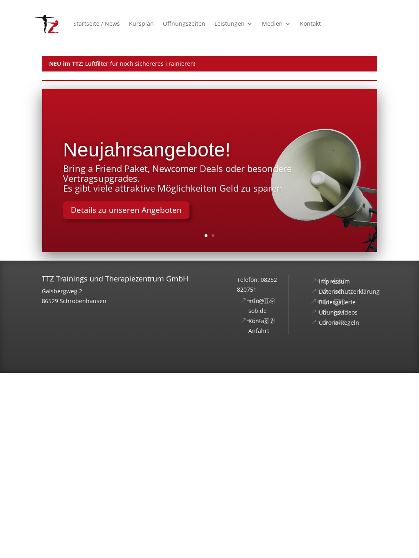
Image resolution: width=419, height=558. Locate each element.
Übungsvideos (338, 312)
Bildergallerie (337, 302)
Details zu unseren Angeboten (126, 210)
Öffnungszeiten (184, 23)
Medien (272, 23)
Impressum (334, 281)
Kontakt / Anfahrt (260, 326)
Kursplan (141, 23)
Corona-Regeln (339, 322)
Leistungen (229, 23)
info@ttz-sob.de (260, 306)
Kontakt (310, 23)
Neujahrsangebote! (146, 150)
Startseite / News (96, 23)
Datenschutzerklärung (349, 291)
